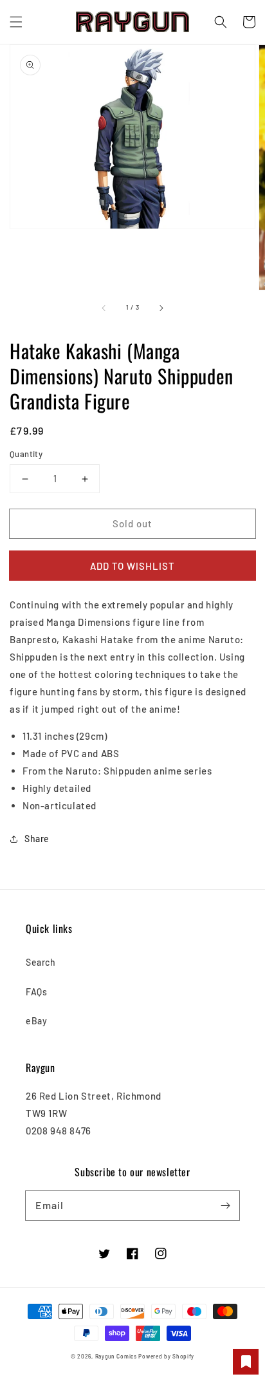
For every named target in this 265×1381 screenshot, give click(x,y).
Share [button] (37, 838)
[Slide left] (104, 308)
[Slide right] (161, 308)
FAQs (36, 991)
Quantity (26, 454)
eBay (36, 1020)
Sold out (132, 523)
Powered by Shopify (166, 1356)
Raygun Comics (116, 1356)
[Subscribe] (225, 1205)
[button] (16, 22)
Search (41, 962)
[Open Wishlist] (246, 1362)
